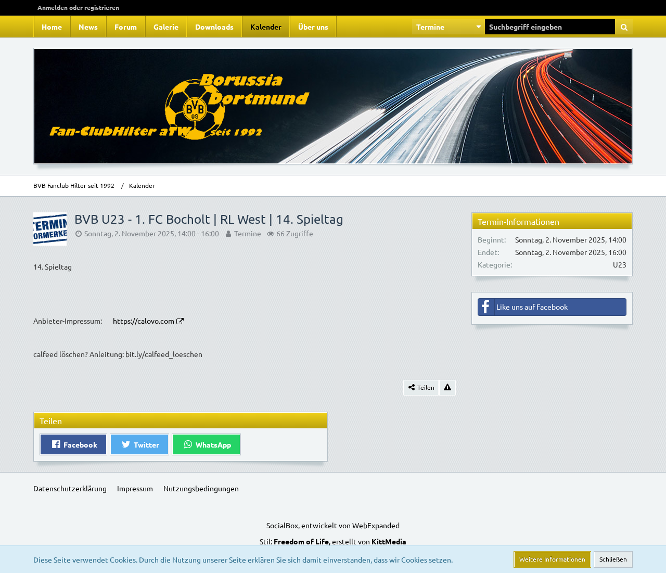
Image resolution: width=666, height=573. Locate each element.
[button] (448, 26)
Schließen (613, 559)
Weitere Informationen (552, 559)
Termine (247, 233)
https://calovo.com (143, 320)
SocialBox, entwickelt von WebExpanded (333, 525)
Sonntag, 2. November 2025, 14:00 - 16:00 (151, 233)
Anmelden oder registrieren (78, 7)
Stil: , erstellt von (333, 541)
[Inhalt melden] (447, 388)
